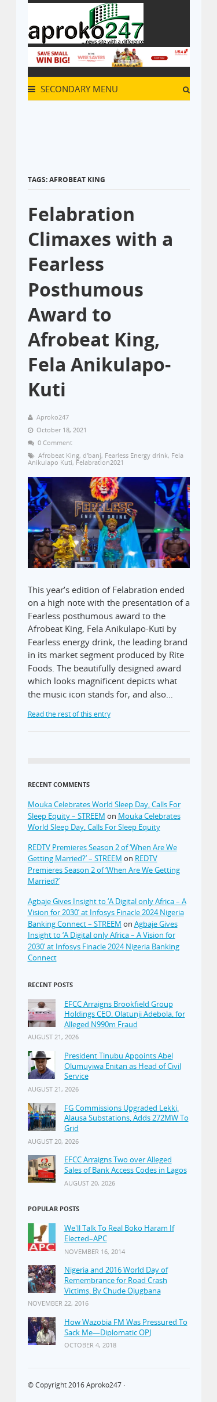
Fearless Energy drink (136, 455)
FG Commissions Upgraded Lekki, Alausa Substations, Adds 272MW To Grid (126, 1118)
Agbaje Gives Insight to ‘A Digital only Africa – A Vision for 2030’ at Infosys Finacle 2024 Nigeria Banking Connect (103, 941)
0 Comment (55, 442)
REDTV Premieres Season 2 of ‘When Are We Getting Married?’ (104, 869)
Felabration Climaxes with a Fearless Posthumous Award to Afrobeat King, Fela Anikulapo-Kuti (100, 301)
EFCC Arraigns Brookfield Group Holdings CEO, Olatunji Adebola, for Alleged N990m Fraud (124, 1014)
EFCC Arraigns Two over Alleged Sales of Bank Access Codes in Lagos (125, 1165)
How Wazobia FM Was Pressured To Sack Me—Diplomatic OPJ (125, 1327)
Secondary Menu (78, 89)
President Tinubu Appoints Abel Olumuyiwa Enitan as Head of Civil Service (122, 1066)
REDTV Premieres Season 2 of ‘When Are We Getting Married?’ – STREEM (102, 853)
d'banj (92, 455)
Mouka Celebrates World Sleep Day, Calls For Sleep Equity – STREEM (104, 810)
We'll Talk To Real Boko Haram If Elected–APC (119, 1233)
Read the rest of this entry (69, 714)
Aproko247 (104, 1385)
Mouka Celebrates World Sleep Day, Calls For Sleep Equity (104, 822)
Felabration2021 (100, 462)
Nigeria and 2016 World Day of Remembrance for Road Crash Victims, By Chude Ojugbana (116, 1280)
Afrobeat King (58, 455)
